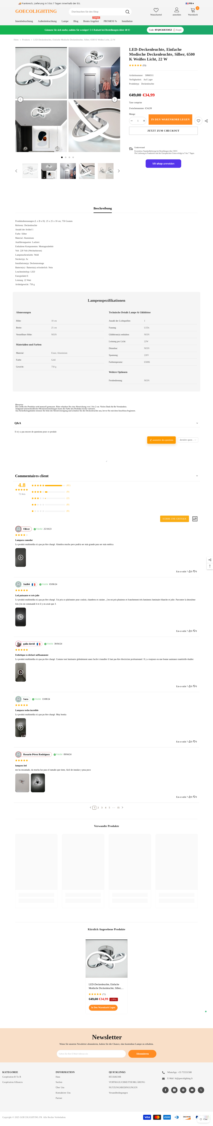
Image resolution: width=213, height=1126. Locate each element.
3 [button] (69, 157)
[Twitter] (201, 1090)
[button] (20, 99)
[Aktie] (205, 121)
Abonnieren (142, 1053)
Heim (16, 40)
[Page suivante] (122, 808)
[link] (198, 121)
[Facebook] (165, 1090)
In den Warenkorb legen (170, 119)
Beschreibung (103, 208)
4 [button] (73, 157)
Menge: (132, 114)
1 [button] (62, 157)
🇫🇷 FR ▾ (190, 3)
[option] (41, 99)
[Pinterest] (183, 1090)
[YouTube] (192, 1090)
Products (26, 40)
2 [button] (65, 157)
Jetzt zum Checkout (163, 130)
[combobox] (96, 11)
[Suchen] (100, 11)
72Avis (22, 494)
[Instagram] (174, 1090)
